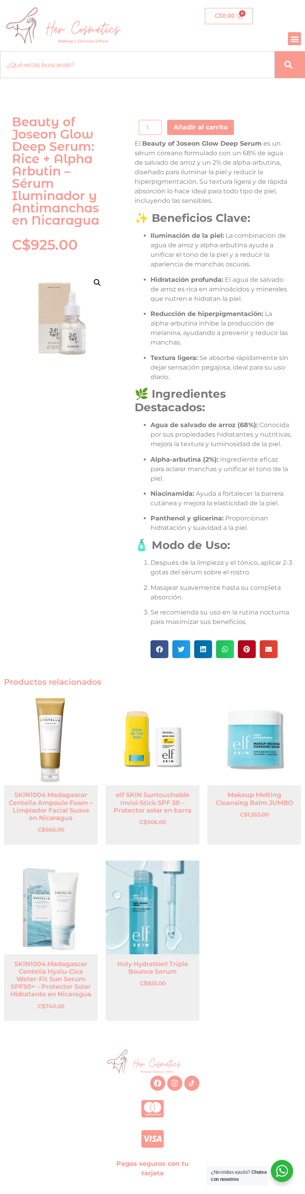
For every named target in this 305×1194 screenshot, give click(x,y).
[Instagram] (174, 1083)
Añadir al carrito (201, 127)
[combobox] (137, 64)
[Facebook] (157, 1083)
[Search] (290, 64)
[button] (294, 38)
